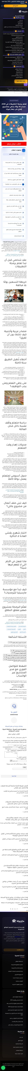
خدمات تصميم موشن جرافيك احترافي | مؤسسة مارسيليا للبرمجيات (15, 48)
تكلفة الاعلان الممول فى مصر (16, 1018)
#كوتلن (19, 629)
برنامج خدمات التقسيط (17, 62)
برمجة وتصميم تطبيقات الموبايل (15, 971)
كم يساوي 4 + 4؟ (21, 759)
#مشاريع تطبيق (14, 632)
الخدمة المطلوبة (21, 750)
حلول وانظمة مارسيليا (14, 54)
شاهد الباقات (15, 5)
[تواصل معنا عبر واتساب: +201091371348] (3, 1068)
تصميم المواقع (19, 37)
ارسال (24, 767)
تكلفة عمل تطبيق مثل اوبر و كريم (15, 1010)
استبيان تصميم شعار (18, 1047)
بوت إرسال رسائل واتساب (17, 63)
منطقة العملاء (19, 1050)
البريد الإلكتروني (22, 747)
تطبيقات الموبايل (17, 250)
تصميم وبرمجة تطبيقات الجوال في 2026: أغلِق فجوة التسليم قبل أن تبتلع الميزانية (15, 491)
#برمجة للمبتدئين (22, 626)
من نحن (21, 20)
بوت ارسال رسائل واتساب (17, 1021)
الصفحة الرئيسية (19, 16)
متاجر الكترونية (19, 72)
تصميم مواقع (20, 70)
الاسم (24, 745)
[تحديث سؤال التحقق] (11, 761)
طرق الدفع (20, 23)
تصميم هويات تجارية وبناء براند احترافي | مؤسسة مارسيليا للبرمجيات (14, 51)
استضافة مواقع (19, 69)
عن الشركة (17, 17)
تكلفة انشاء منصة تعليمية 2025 (15, 1006)
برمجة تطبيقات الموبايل (17, 40)
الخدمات (18, 31)
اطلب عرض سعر (21, 81)
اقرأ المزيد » (25, 796)
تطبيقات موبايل (19, 74)
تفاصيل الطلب (22, 757)
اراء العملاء (20, 22)
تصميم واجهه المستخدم (17, 75)
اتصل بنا (14, 712)
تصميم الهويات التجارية (17, 984)
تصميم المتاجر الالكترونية (17, 968)
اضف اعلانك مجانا (19, 1053)
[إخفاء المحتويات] (24, 158)
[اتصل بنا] (14, 706)
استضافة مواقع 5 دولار (18, 997)
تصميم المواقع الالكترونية (17, 964)
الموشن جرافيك (19, 981)
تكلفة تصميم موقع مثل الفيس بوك (15, 1003)
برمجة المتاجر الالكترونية (17, 38)
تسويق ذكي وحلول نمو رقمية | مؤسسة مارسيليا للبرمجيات (14, 43)
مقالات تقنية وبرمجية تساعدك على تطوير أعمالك (14, 28)
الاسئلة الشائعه (19, 25)
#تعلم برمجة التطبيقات (11, 626)
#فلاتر (24, 629)
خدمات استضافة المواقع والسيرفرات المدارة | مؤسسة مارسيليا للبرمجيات (13, 34)
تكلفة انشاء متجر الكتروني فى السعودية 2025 (14, 1014)
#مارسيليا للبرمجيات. (11, 629)
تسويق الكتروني (19, 77)
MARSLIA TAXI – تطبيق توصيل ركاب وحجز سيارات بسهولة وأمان (14, 58)
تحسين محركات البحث (18, 978)
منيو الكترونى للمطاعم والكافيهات (15, 60)
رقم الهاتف (23, 749)
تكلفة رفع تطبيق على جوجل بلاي (15, 1025)
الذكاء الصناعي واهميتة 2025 (16, 1000)
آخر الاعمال (17, 66)
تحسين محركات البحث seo (17, 45)
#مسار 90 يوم (23, 632)
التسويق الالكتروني (19, 974)
